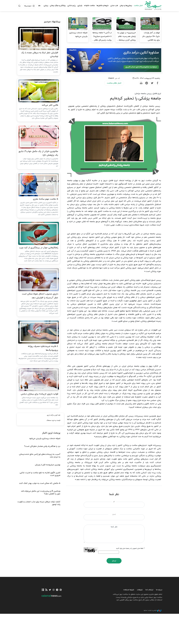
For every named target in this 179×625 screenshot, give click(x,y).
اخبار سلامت (138, 5)
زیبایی (46, 5)
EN (39, 6)
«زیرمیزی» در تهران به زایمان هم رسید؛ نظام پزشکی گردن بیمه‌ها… (126, 36)
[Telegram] (146, 83)
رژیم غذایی (71, 5)
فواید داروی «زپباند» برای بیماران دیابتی (39, 393)
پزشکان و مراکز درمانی (58, 5)
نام (114, 502)
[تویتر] (50, 590)
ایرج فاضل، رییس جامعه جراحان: (147, 93)
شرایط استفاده (128, 590)
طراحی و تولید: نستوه (150, 610)
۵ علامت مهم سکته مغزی (45, 199)
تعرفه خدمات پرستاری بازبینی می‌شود (78, 34)
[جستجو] (19, 5)
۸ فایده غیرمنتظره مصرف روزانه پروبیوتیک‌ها (43, 348)
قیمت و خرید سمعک (53, 420)
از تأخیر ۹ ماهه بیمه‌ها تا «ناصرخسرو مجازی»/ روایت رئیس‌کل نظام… (102, 36)
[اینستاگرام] (53, 590)
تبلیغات (140, 590)
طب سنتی (114, 5)
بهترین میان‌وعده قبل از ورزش (47, 464)
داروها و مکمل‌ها (103, 5)
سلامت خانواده (89, 5)
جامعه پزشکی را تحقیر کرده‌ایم (135, 98)
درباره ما (159, 590)
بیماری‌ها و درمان (126, 5)
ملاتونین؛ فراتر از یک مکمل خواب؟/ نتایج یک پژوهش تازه (38, 153)
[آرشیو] (42, 590)
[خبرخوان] (46, 590)
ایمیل (114, 514)
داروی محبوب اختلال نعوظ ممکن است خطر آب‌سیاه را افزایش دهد (40, 295)
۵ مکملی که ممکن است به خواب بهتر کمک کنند (39, 483)
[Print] (141, 83)
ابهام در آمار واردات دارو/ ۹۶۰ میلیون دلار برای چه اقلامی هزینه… (151, 38)
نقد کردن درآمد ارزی (53, 415)
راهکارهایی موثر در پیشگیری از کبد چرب (38, 247)
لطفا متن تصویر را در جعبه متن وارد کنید (130, 548)
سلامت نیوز (151, 5)
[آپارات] (60, 590)
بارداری (79, 5)
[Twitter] (152, 83)
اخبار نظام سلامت (114, 83)
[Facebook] (157, 83)
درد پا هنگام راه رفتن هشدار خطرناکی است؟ (42, 446)
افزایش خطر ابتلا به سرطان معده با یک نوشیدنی (39, 54)
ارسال (114, 561)
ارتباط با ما (149, 590)
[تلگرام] (57, 590)
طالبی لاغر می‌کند (50, 105)
